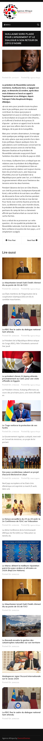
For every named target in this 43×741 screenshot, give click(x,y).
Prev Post (12, 240)
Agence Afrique (35, 78)
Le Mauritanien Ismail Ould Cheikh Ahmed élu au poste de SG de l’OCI (21, 283)
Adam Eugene (34, 478)
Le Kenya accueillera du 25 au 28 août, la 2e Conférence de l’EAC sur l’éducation (21, 520)
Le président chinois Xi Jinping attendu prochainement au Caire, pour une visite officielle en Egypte (20, 378)
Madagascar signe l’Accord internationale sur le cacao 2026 (21, 677)
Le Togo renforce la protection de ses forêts (19, 426)
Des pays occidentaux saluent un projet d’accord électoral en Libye (20, 473)
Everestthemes (24, 738)
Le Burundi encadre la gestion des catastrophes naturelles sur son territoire (21, 641)
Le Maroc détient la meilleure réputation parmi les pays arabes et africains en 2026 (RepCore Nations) (20, 568)
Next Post (31, 240)
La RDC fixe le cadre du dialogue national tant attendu (21, 330)
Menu (7, 25)
